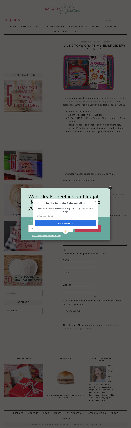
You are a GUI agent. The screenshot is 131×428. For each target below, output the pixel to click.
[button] (65, 203)
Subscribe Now (65, 223)
